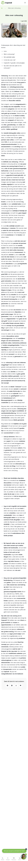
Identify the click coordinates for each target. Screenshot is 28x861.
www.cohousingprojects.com (12, 457)
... (5, 8)
